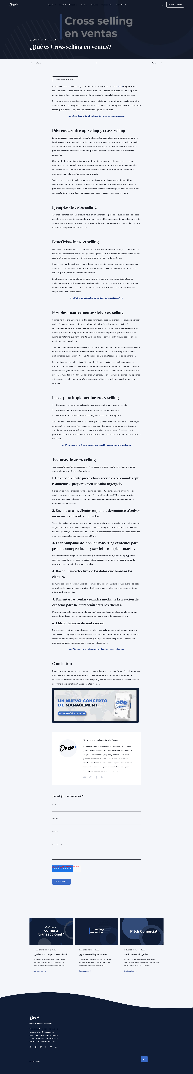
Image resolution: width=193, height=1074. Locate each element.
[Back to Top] (144, 1059)
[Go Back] (96, 64)
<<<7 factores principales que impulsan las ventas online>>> (96, 649)
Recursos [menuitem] (94, 5)
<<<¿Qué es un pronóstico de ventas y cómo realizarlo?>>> (96, 298)
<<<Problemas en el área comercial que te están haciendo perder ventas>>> (96, 445)
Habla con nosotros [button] (175, 5)
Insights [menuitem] (62, 5)
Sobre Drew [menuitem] (120, 5)
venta (120, 86)
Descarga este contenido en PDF (65, 79)
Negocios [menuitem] (51, 5)
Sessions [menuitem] (84, 5)
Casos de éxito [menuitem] (106, 5)
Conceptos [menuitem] (73, 5)
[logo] (35, 1017)
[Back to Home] (13, 5)
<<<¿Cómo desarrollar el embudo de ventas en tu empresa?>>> (96, 116)
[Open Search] (162, 5)
